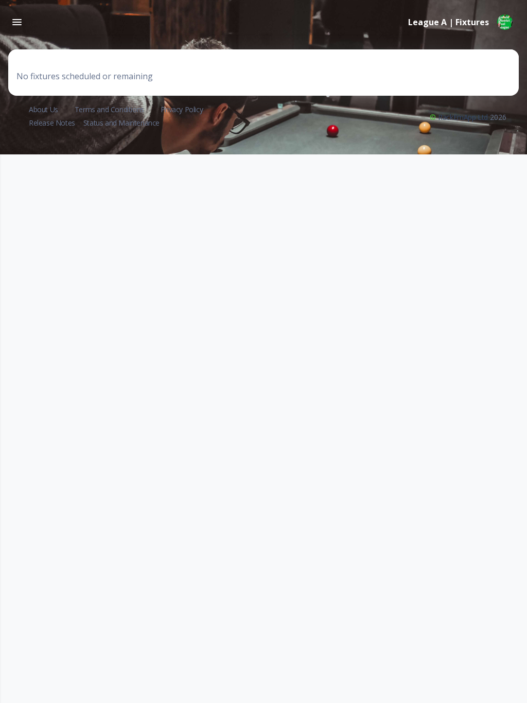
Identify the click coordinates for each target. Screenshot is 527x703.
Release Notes (52, 123)
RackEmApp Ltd (463, 117)
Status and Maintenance (121, 123)
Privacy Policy (182, 109)
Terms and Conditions (109, 109)
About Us (43, 109)
